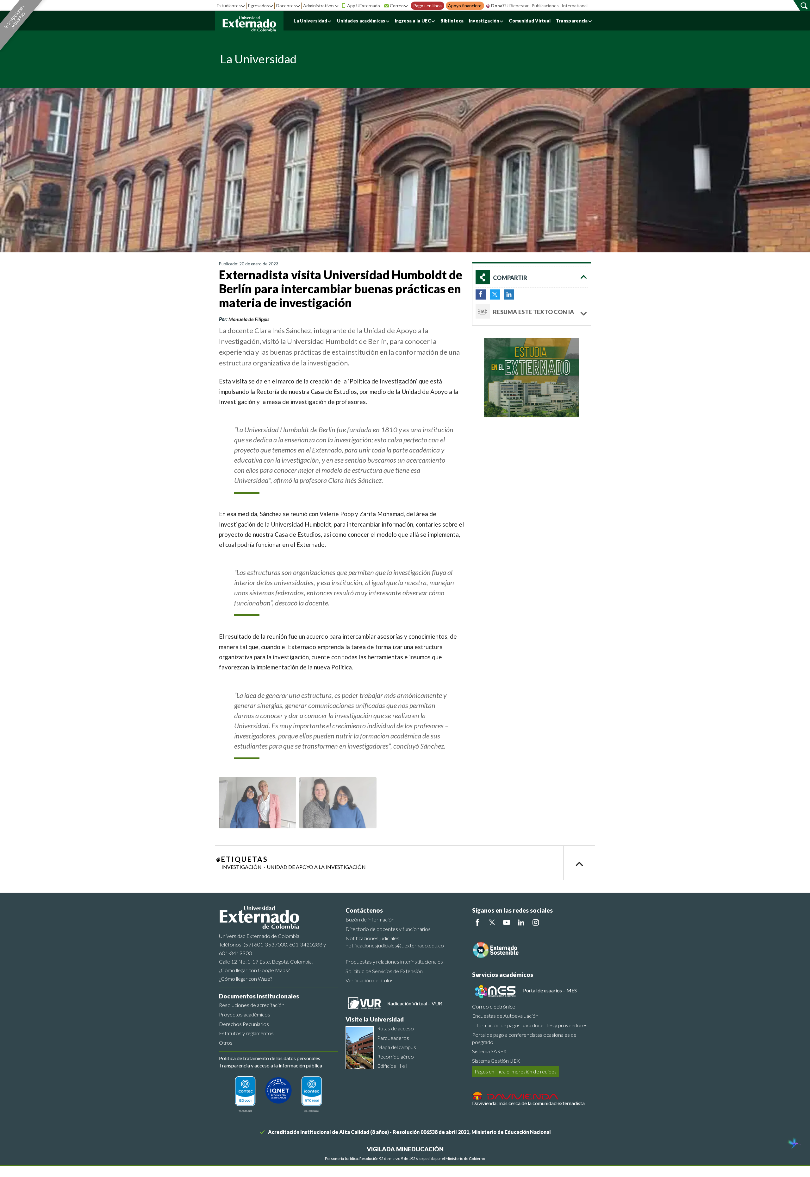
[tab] (532, 311)
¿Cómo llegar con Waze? (245, 979)
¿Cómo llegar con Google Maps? (254, 970)
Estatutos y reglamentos (246, 1033)
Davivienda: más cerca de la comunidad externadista (528, 1103)
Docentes (286, 5)
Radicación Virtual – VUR (414, 1003)
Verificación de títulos (370, 980)
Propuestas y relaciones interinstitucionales (394, 962)
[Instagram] (535, 922)
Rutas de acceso (395, 1028)
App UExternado (363, 5)
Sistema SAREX (489, 1051)
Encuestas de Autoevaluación (505, 1016)
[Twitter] (492, 922)
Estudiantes (229, 5)
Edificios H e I (392, 1066)
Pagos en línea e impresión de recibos (516, 1071)
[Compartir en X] (495, 294)
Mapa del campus (396, 1047)
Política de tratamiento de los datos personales (269, 1058)
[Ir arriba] (579, 863)
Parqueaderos (393, 1038)
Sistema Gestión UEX (496, 1061)
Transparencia (572, 20)
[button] (532, 277)
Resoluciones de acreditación (251, 1005)
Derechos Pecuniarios (244, 1024)
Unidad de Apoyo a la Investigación (316, 867)
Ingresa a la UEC (413, 20)
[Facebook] (477, 922)
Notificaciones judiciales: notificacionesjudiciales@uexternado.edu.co (395, 941)
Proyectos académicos (244, 1014)
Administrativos (318, 5)
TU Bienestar (515, 5)
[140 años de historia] (793, 1144)
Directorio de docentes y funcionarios (388, 929)
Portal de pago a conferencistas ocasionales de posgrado (524, 1038)
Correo (397, 5)
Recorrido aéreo (395, 1057)
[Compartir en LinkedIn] (509, 294)
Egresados (258, 5)
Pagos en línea (427, 5)
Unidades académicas (361, 20)
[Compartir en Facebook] (481, 294)
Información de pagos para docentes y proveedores (530, 1025)
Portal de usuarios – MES (550, 990)
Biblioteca (452, 20)
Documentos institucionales (259, 996)
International (575, 5)
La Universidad (310, 20)
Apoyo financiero (465, 5)
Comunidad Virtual (530, 20)
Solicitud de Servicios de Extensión (384, 971)
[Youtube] (506, 922)
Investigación (484, 20)
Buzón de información (370, 919)
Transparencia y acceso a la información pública (270, 1065)
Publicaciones (545, 5)
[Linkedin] (521, 922)
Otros (226, 1043)
